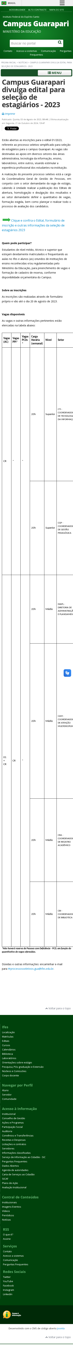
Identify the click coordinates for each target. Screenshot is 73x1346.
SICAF (5, 1178)
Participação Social (12, 1127)
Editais (5, 1041)
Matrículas (7, 1036)
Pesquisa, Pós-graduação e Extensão (23, 1066)
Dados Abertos (10, 1165)
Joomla (61, 1328)
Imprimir (9, 113)
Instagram (8, 1290)
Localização (8, 1032)
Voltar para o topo (59, 1008)
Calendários (9, 1049)
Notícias (23, 62)
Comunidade (9, 1099)
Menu (56, 73)
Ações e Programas (13, 1122)
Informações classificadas (16, 1152)
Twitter (7, 1277)
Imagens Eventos (11, 1206)
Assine (7, 1238)
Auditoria (7, 1131)
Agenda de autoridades (15, 1170)
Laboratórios (9, 1058)
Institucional (9, 1114)
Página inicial (8, 62)
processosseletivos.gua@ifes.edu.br (32, 968)
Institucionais (9, 1202)
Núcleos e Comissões (14, 1071)
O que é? (8, 1234)
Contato (8, 51)
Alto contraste (37, 9)
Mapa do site (56, 9)
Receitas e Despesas (14, 1140)
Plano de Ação (10, 1183)
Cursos (6, 1045)
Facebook (8, 1285)
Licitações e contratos (14, 1144)
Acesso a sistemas (26, 51)
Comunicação (48, 51)
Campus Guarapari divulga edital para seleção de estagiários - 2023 (33, 93)
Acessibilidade (17, 9)
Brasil (12, 3)
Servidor (7, 1094)
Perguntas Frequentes (14, 1161)
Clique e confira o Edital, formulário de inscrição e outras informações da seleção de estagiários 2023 (33, 225)
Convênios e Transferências (18, 1135)
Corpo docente (10, 1075)
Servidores (8, 1148)
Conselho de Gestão (13, 1118)
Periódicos (8, 1215)
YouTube (8, 1281)
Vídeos (6, 1211)
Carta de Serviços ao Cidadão (18, 1174)
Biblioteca (7, 1054)
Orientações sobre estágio (17, 1062)
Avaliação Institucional (14, 1187)
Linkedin (7, 1294)
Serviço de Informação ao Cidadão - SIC (23, 1157)
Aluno (5, 1090)
